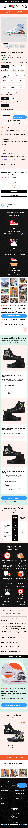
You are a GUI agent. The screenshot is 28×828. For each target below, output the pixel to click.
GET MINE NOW (13, 498)
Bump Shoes (16, 822)
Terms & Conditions (20, 796)
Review (3, 803)
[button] (23, 6)
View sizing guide (22, 62)
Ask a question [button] (14, 195)
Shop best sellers (13, 316)
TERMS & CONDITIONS (8, 159)
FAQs (2, 798)
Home (2, 793)
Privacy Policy (18, 798)
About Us (3, 796)
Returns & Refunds (19, 793)
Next (25, 46)
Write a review (14, 191)
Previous (2, 46)
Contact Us (3, 801)
